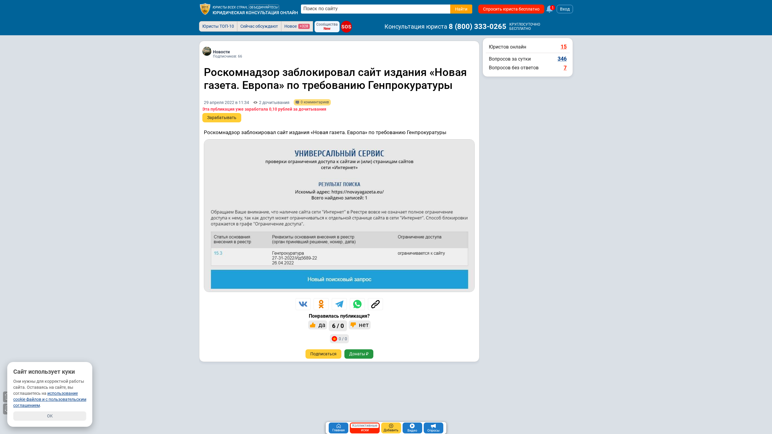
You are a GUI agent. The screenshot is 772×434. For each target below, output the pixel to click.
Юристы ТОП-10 (218, 26)
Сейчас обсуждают (259, 26)
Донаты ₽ (359, 353)
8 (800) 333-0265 (477, 26)
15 (564, 46)
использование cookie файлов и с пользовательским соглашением (49, 399)
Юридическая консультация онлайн (255, 12)
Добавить (391, 430)
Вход (565, 9)
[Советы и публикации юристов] (205, 9)
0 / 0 (343, 338)
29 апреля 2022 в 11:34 (226, 102)
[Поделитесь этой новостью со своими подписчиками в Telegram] (339, 304)
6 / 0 (338, 325)
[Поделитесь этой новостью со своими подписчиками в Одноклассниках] (321, 304)
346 (562, 58)
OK (50, 416)
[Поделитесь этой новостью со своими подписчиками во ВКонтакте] (303, 304)
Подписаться (323, 353)
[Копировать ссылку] (375, 304)
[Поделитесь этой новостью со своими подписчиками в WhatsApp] (357, 304)
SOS (346, 27)
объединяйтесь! (263, 7)
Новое (296, 26)
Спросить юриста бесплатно (511, 9)
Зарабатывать (221, 117)
